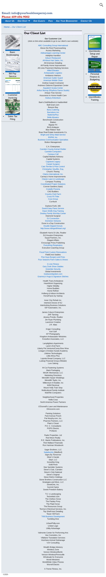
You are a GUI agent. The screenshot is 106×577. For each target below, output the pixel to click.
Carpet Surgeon (53, 164)
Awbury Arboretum (53, 98)
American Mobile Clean (53, 80)
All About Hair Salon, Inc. (53, 60)
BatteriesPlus (53, 115)
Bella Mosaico (53, 117)
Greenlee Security (53, 269)
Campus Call (53, 154)
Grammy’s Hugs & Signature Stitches (53, 276)
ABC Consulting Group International (53, 45)
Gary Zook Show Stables (53, 266)
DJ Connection (53, 218)
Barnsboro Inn (53, 112)
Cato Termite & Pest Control (53, 167)
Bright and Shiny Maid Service (53, 135)
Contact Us (86, 21)
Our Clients (39, 21)
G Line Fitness (53, 264)
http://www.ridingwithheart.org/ (53, 228)
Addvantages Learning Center (53, 53)
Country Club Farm (53, 194)
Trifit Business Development (53, 516)
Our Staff (22, 21)
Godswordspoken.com (53, 274)
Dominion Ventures (53, 221)
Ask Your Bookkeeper (66, 21)
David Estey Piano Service (53, 208)
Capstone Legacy (53, 162)
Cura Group (53, 199)
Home (7, 27)
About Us (9, 21)
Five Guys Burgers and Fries (53, 257)
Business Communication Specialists (53, 140)
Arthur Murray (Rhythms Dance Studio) (53, 90)
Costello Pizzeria (53, 189)
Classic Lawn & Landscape (53, 179)
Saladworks (49, 452)
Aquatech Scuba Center (53, 88)
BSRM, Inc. (53, 137)
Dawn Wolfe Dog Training (53, 211)
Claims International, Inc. (53, 174)
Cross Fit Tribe (53, 197)
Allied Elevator (53, 70)
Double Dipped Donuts (53, 226)
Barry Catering (53, 110)
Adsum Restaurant (53, 58)
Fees (50, 21)
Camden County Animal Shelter (53, 149)
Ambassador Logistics (53, 73)
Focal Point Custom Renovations (53, 252)
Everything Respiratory (53, 245)
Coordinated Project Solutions (53, 184)
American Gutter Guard (53, 78)
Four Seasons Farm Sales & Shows (53, 260)
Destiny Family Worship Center (53, 213)
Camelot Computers (53, 152)
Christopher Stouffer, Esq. (53, 169)
